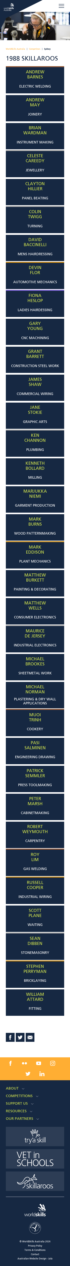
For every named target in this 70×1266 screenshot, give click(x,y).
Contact (35, 1254)
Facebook (10, 1037)
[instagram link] (53, 1063)
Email (30, 1037)
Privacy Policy (35, 1246)
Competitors (34, 49)
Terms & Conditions (35, 1250)
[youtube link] (39, 1063)
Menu (61, 6)
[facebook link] (10, 1063)
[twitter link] (28, 1074)
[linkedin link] (42, 1074)
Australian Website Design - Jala (35, 1259)
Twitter (20, 1037)
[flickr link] (24, 1063)
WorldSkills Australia (15, 49)
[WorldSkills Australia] (9, 7)
